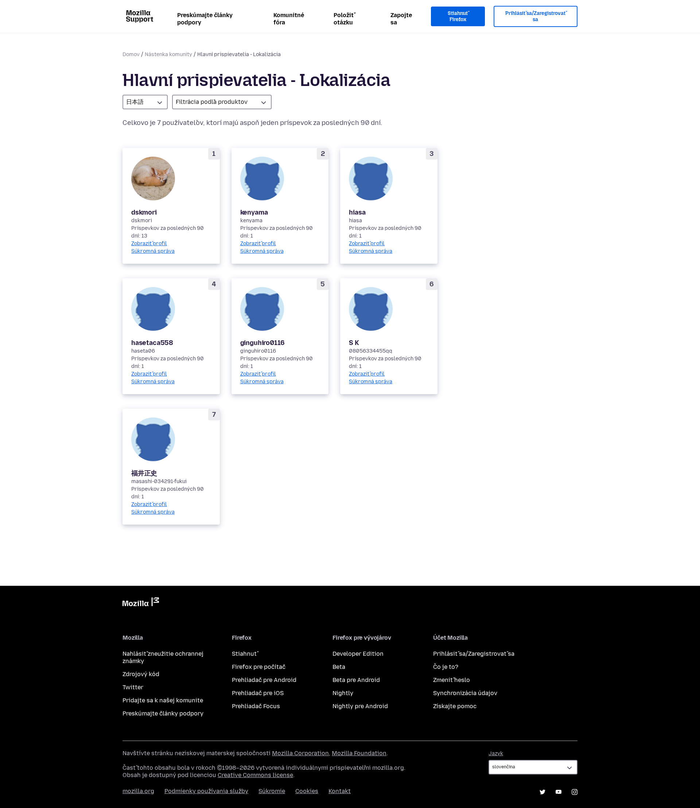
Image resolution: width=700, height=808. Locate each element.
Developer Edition (358, 653)
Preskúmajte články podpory (205, 19)
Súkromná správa (153, 251)
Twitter (132, 687)
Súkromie (271, 791)
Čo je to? (445, 666)
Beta (338, 666)
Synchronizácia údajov (465, 693)
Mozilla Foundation (359, 753)
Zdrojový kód (140, 674)
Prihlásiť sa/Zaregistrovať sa (535, 16)
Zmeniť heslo (451, 679)
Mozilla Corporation (300, 753)
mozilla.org (138, 791)
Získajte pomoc (455, 706)
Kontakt (339, 791)
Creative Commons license (255, 775)
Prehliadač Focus (256, 706)
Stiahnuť (244, 653)
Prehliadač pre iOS (258, 693)
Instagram (575, 792)
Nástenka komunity (168, 54)
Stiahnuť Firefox (458, 16)
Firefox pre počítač (258, 666)
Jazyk (496, 753)
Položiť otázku (344, 19)
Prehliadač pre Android (264, 679)
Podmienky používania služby (206, 791)
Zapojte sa (401, 19)
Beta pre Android (356, 679)
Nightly (342, 693)
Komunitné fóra (288, 19)
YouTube (558, 792)
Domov (131, 54)
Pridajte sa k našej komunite (162, 700)
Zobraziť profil (149, 243)
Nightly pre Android (360, 706)
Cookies (306, 791)
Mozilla (140, 603)
